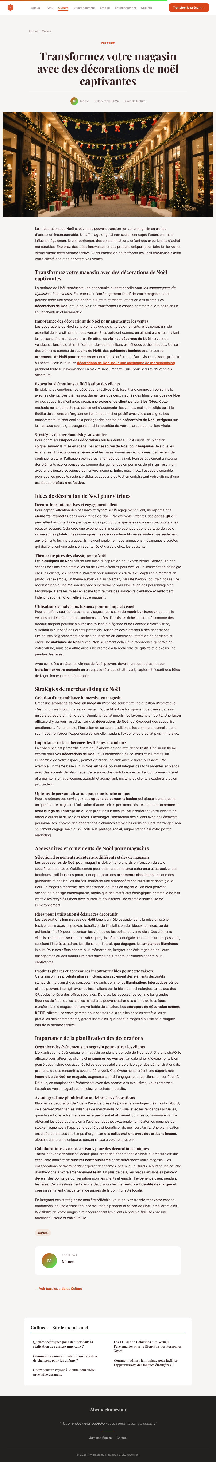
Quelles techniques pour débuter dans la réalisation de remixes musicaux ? (63, 1344)
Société (146, 7)
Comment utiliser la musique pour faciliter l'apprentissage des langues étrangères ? (146, 1362)
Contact (122, 1437)
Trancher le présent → (189, 7)
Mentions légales (100, 1437)
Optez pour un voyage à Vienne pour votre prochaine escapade (64, 1372)
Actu (50, 7)
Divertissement (84, 7)
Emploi (105, 7)
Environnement (125, 7)
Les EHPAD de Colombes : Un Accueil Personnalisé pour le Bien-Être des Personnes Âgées (148, 1346)
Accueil (36, 7)
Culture (63, 7)
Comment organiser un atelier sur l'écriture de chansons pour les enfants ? (65, 1358)
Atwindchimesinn (108, 1409)
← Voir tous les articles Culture (58, 1289)
